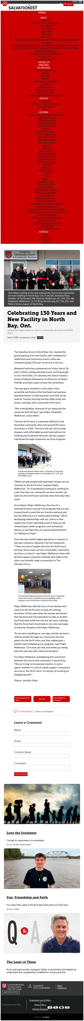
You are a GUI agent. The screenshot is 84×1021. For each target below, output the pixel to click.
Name (17, 730)
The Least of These (21, 962)
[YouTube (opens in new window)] (61, 1007)
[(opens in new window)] (30, 987)
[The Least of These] (42, 952)
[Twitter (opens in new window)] (55, 1007)
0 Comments (24, 711)
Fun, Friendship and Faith (27, 897)
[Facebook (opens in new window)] (49, 1007)
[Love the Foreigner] (42, 822)
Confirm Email (22, 752)
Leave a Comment (44, 711)
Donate (56, 4)
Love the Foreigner (22, 833)
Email (17, 741)
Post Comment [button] (21, 774)
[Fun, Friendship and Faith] (42, 887)
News (40, 338)
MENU (75, 1)
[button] (22, 699)
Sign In (48, 4)
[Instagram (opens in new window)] (67, 1007)
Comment (20, 763)
